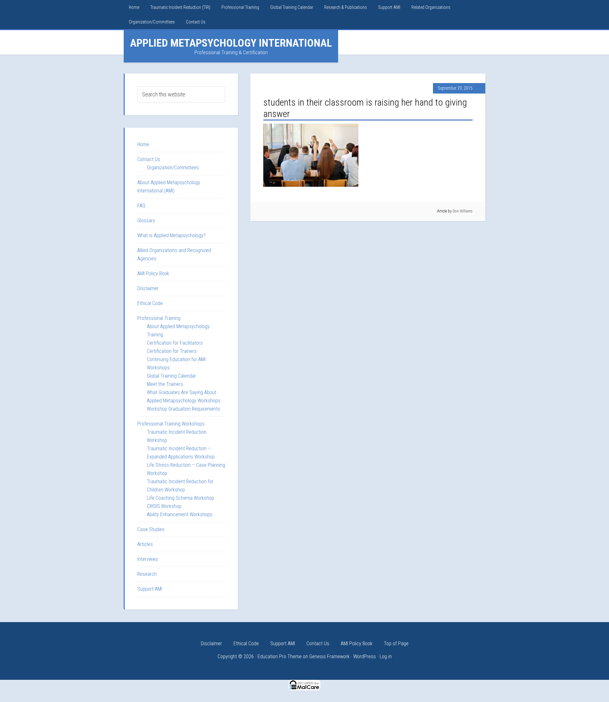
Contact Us (148, 159)
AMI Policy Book (153, 273)
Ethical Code (150, 303)
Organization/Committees (173, 168)
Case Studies (151, 529)
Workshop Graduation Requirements (183, 409)
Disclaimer (148, 288)
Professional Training (158, 318)
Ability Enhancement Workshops (180, 514)
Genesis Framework (329, 656)
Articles (145, 544)
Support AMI (149, 589)
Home (143, 144)
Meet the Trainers (165, 384)
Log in (386, 656)
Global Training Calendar (171, 376)
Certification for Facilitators (175, 343)
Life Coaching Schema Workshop (180, 498)
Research (147, 574)
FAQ (141, 206)
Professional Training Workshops (171, 424)
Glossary (146, 221)
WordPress (364, 656)
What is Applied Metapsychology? (171, 235)
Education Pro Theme (280, 656)
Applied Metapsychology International (231, 42)
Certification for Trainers (172, 351)
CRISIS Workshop (164, 506)
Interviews (147, 559)
